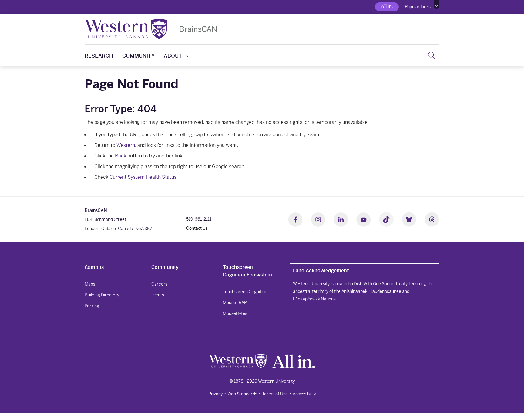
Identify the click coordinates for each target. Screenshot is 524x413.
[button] (436, 4)
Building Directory (102, 295)
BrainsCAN (198, 29)
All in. (387, 6)
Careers (159, 284)
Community (138, 55)
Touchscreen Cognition (245, 291)
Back (120, 156)
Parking (92, 306)
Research (99, 55)
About (173, 55)
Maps (90, 284)
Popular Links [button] (418, 6)
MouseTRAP (235, 302)
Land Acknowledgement (321, 270)
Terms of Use (275, 394)
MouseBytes (235, 313)
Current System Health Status (142, 177)
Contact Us (197, 228)
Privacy (215, 394)
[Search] (431, 55)
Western (125, 145)
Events (157, 295)
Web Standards (242, 394)
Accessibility (304, 394)
